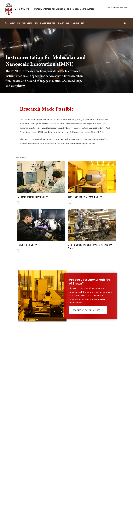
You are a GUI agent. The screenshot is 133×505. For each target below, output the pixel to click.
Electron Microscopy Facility (32, 197)
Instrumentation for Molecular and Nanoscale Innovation (64, 9)
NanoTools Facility (27, 245)
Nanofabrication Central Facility (85, 197)
